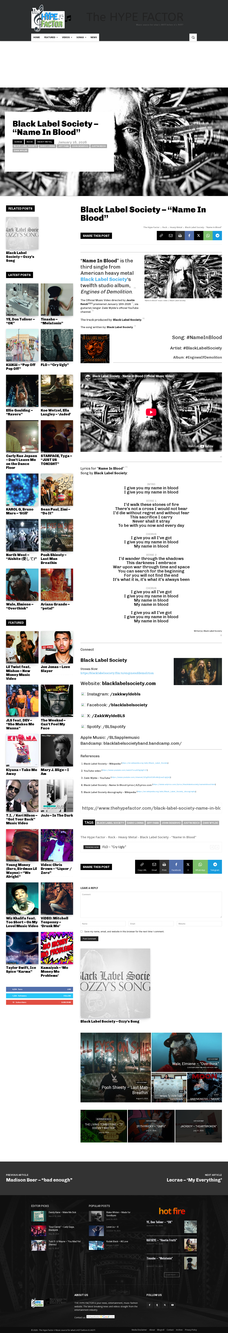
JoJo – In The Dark (57, 815)
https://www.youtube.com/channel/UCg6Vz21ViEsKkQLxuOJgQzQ (140, 777)
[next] (217, 847)
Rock (30, 142)
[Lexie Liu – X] (96, 1231)
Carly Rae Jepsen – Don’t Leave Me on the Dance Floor (21, 462)
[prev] (212, 847)
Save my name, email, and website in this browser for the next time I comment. (124, 931)
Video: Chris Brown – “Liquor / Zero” (56, 869)
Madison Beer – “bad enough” (39, 1180)
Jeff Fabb (63, 146)
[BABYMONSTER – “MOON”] (204, 1087)
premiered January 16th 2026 (112, 304)
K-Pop (8, 360)
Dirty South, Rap (12, 860)
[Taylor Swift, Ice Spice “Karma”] (22, 948)
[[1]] (135, 292)
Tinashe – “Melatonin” (52, 321)
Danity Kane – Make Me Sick (62, 1212)
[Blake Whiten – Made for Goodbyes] (96, 1216)
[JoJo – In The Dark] (57, 796)
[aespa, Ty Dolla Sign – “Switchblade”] (169, 1087)
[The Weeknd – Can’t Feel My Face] (57, 701)
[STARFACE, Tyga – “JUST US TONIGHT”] (57, 436)
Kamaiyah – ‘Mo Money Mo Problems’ (54, 971)
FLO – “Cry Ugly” (55, 365)
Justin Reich (99, 146)
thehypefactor (99, 163)
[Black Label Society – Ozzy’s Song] (22, 233)
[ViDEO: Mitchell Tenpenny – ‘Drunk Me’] (57, 898)
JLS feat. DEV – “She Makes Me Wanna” (20, 724)
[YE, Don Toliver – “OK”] (22, 299)
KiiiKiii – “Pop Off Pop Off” (21, 367)
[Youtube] (173, 1305)
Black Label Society (25, 146)
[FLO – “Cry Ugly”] (57, 345)
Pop (42, 451)
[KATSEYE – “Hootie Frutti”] (190, 1245)
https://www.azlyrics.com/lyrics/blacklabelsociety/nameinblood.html (184, 784)
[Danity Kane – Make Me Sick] (38, 1216)
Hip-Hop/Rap (11, 315)
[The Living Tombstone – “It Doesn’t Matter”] (103, 1126)
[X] (198, 235)
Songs (18, 142)
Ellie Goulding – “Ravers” (19, 412)
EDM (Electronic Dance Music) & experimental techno (163, 1262)
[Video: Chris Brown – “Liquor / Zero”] (57, 845)
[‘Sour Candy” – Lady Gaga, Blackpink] (38, 1231)
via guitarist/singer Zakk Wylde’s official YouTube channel (109, 308)
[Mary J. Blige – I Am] (57, 750)
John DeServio (80, 146)
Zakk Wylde (20, 150)
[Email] (170, 235)
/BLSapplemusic (123, 737)
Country (44, 406)
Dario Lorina (47, 146)
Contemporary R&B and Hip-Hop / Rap (202, 1067)
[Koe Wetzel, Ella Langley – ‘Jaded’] (57, 391)
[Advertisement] (114, 64)
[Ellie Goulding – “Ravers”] (22, 391)
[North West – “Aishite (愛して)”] (22, 535)
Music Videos (11, 662)
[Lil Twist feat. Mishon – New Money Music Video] (22, 647)
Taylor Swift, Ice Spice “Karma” (21, 969)
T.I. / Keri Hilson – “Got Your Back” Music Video (21, 819)
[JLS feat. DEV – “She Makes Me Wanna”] (22, 701)
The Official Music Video (95, 300)
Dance (43, 315)
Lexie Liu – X (112, 1227)
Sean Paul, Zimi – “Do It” (55, 511)
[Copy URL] (161, 235)
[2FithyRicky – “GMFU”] (151, 1126)
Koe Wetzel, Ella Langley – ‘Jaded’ (56, 412)
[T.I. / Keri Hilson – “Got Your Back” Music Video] (22, 796)
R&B (42, 360)
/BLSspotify (114, 726)
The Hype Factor (151, 227)
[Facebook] (189, 235)
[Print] (180, 235)
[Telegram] (217, 235)
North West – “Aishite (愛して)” (21, 557)
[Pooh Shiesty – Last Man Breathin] (57, 535)
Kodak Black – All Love (117, 1241)
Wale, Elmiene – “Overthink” (19, 606)
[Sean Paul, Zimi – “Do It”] (57, 490)
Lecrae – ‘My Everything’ (194, 1180)
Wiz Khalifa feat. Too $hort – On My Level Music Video (22, 922)
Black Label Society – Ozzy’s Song (20, 257)
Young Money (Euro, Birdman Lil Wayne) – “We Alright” (21, 871)
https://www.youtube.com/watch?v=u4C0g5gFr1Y (124, 770)
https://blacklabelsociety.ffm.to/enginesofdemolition (117, 673)
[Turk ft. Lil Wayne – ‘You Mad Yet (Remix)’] (38, 1245)
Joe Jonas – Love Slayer (55, 669)
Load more (171, 1274)
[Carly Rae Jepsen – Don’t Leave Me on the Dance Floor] (22, 436)
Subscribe (66, 1002)
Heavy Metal (44, 142)
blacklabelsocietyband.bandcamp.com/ (142, 743)
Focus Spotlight (47, 860)
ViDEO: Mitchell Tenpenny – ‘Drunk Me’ (54, 922)
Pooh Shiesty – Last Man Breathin (53, 559)
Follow (67, 996)
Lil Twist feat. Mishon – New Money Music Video (18, 673)
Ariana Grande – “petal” (55, 606)
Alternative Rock (104, 1119)
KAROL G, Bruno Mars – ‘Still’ (19, 511)
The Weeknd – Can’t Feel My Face (53, 724)
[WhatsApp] (208, 235)
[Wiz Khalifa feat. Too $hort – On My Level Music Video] (22, 898)
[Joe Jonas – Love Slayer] (57, 647)
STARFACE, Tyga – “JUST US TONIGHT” (56, 460)
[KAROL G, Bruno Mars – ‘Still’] (22, 490)
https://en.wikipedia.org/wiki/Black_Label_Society (145, 763)
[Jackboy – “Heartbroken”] (198, 1126)
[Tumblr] (157, 1305)
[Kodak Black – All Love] (96, 1245)
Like (69, 989)
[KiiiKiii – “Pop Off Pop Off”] (22, 345)
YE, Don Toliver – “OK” (20, 321)
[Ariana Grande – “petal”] (57, 585)
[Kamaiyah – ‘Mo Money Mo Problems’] (57, 948)
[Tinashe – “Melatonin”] (57, 299)
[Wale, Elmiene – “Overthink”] (22, 585)
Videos (43, 914)
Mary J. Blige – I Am (55, 772)
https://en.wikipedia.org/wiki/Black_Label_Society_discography (166, 791)
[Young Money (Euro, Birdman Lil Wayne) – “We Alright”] (22, 845)
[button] (193, 37)
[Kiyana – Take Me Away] (22, 750)
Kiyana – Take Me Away (21, 772)
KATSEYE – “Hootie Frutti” (162, 1240)
